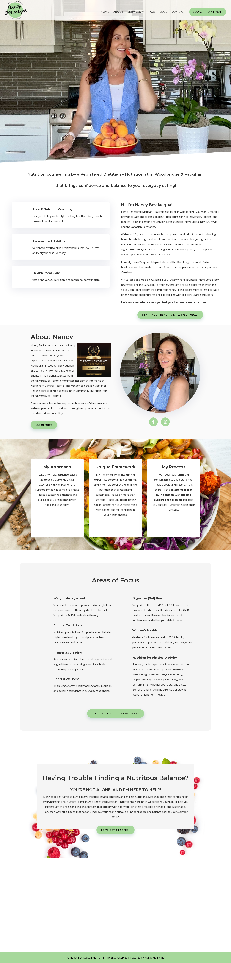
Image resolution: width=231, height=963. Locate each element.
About (118, 12)
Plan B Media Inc (154, 957)
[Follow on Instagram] (165, 421)
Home (104, 12)
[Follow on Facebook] (153, 421)
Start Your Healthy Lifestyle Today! (170, 315)
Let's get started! (115, 830)
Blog (164, 12)
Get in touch (13, 92)
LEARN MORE (13, 77)
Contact (178, 12)
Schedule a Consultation (115, 942)
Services (134, 12)
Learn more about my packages (115, 713)
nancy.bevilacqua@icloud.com (62, 916)
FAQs (152, 12)
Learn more (43, 425)
